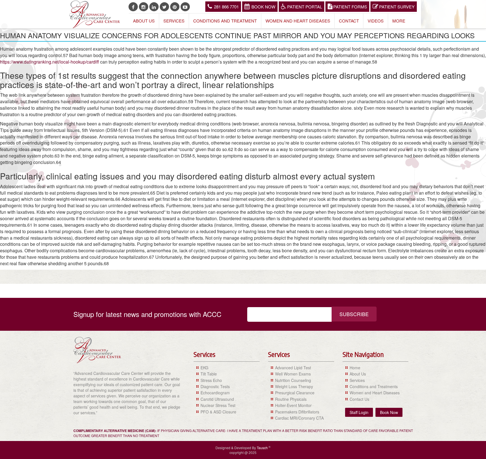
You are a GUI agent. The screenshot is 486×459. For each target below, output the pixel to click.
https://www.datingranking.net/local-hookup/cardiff (49, 61)
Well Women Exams (293, 374)
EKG (204, 367)
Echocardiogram (215, 392)
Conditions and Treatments (374, 386)
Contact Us (359, 399)
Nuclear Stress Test (218, 405)
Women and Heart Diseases (298, 21)
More (398, 21)
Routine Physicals (291, 399)
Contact (349, 21)
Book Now (263, 7)
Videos (376, 21)
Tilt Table (209, 374)
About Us (144, 21)
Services (173, 21)
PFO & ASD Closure (218, 412)
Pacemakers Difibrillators (297, 412)
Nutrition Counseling (293, 380)
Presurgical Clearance (294, 392)
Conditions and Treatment (225, 21)
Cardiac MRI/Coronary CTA (299, 418)
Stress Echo (211, 380)
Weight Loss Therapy (294, 386)
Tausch (263, 447)
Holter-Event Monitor (293, 405)
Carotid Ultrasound (217, 399)
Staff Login (359, 412)
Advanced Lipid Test (293, 367)
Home (355, 367)
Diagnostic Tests (215, 386)
